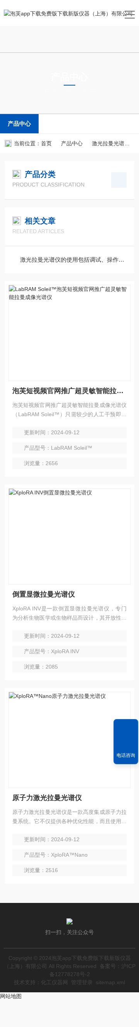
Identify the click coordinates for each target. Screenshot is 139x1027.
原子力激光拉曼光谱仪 (47, 798)
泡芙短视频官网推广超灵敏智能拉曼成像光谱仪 (69, 391)
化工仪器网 (54, 982)
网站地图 (11, 996)
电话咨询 (126, 755)
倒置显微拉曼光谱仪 (43, 594)
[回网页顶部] (125, 727)
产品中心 (19, 123)
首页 (46, 143)
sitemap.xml (110, 982)
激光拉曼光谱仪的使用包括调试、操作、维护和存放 (73, 259)
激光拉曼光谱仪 (111, 143)
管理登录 (82, 982)
